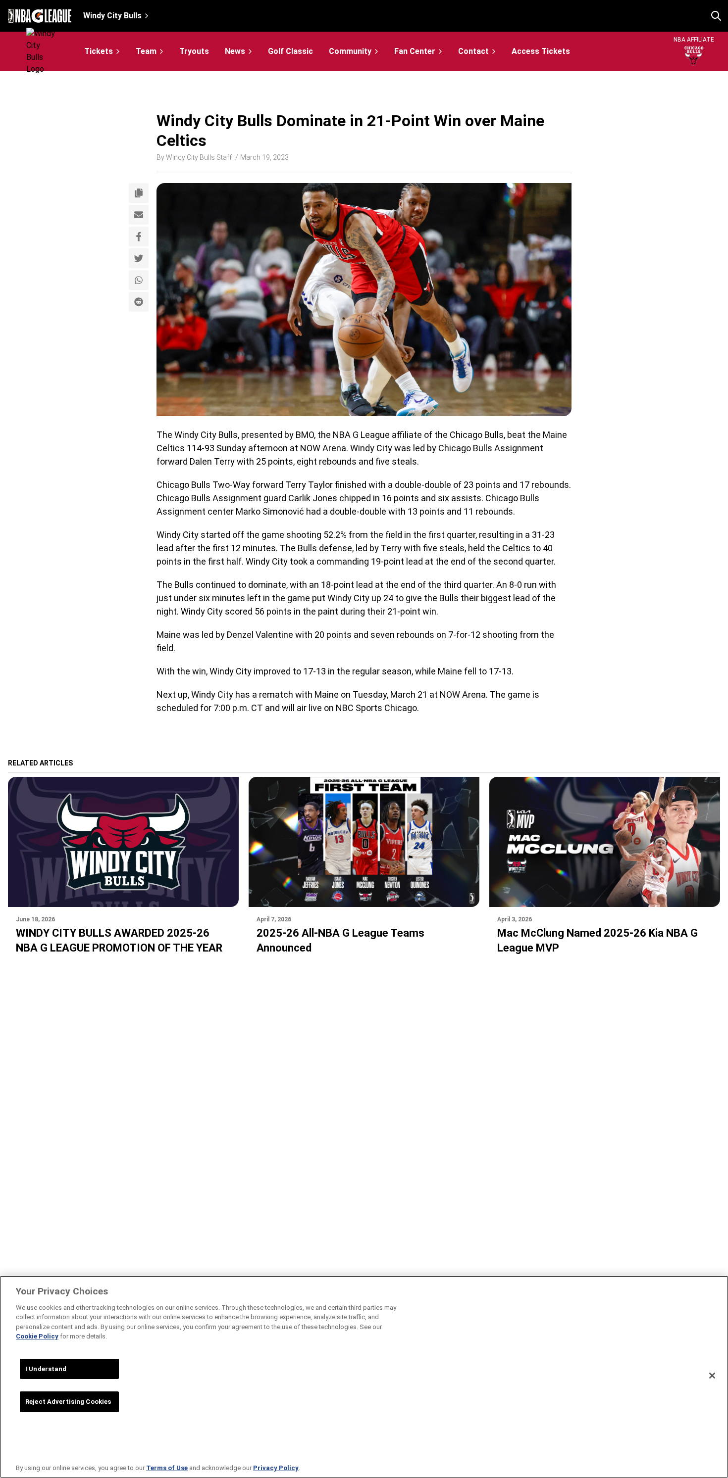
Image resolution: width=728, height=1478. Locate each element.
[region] (364, 1377)
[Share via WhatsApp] (139, 280)
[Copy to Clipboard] (139, 193)
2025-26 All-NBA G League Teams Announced (340, 940)
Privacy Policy (276, 1468)
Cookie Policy (37, 1336)
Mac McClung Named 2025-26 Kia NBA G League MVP (597, 940)
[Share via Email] (139, 215)
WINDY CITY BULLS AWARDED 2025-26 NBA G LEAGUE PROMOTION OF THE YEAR (119, 940)
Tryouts (194, 51)
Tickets (98, 51)
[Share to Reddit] (139, 302)
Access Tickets (541, 51)
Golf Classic (290, 51)
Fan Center (414, 51)
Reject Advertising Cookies (68, 1401)
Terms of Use (167, 1468)
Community (350, 51)
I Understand (46, 1369)
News (235, 51)
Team (146, 51)
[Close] (712, 1375)
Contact (473, 51)
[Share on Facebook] (139, 236)
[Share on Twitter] (139, 258)
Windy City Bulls (112, 15)
